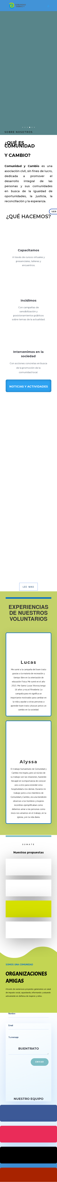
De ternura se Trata (18, 429)
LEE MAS (28, 586)
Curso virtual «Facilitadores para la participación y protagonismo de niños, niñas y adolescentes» (26, 494)
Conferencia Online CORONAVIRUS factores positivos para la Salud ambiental (27, 540)
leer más (12, 445)
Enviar (39, 1061)
